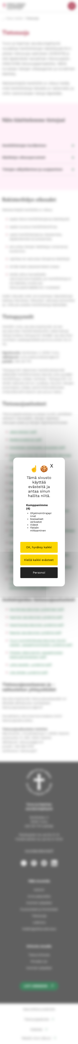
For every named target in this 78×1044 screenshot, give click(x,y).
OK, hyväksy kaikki (39, 547)
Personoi (39, 572)
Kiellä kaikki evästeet (39, 560)
